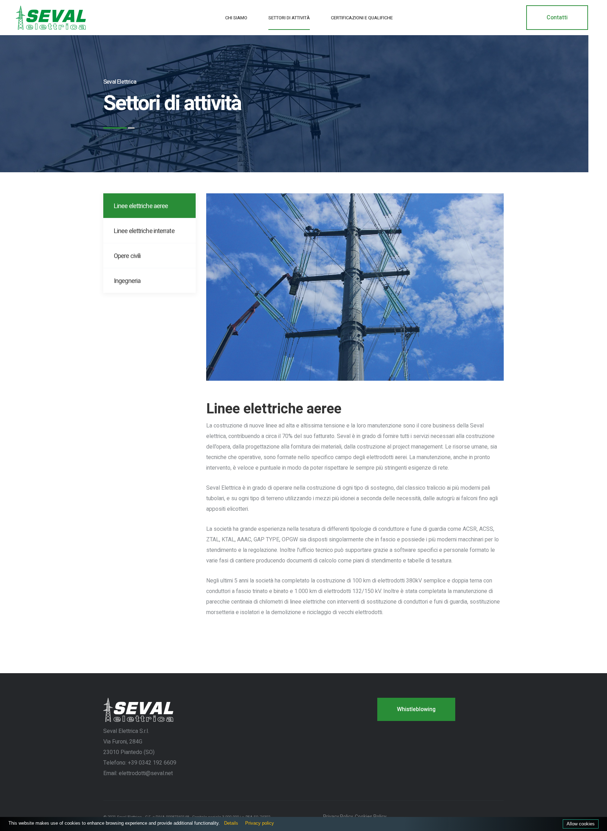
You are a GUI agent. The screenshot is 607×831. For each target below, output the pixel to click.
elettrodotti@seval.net (146, 773)
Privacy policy (259, 823)
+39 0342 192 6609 (152, 763)
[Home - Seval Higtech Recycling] (51, 18)
